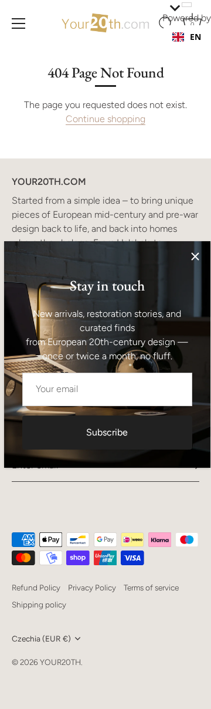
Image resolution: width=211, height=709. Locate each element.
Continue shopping (105, 118)
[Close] (195, 256)
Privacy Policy (92, 587)
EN (195, 36)
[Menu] (19, 23)
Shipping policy (39, 604)
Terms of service (151, 587)
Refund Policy (36, 587)
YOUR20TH (60, 662)
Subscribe (107, 432)
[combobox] (187, 37)
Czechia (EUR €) (41, 638)
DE (195, 48)
